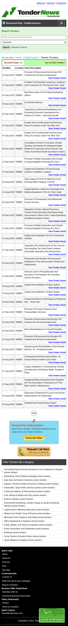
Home (18, 57)
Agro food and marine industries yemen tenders (25, 480)
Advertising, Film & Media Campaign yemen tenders (27, 476)
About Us (41, 3)
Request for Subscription (27, 425)
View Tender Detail (57, 78)
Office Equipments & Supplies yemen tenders (24, 521)
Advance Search (19, 47)
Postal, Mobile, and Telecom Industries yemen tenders (28, 525)
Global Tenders (31, 57)
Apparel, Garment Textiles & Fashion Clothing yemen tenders (31, 484)
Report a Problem (10, 585)
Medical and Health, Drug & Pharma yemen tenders (27, 513)
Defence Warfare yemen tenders (18, 499)
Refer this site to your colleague (16, 581)
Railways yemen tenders (15, 532)
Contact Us (61, 3)
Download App (13, 23)
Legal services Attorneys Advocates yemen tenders (27, 510)
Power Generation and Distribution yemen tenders (26, 529)
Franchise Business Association (16, 596)
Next (34, 413)
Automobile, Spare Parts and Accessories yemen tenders (29, 488)
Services (51, 3)
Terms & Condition (10, 607)
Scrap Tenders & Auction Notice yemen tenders (25, 536)
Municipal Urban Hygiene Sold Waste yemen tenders (28, 517)
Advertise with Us (10, 592)
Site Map (6, 570)
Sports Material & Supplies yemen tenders (23, 540)
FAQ (4, 566)
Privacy (5, 603)
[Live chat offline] (52, 615)
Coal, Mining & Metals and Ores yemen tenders (25, 495)
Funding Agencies (32, 23)
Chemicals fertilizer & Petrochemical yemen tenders (27, 491)
